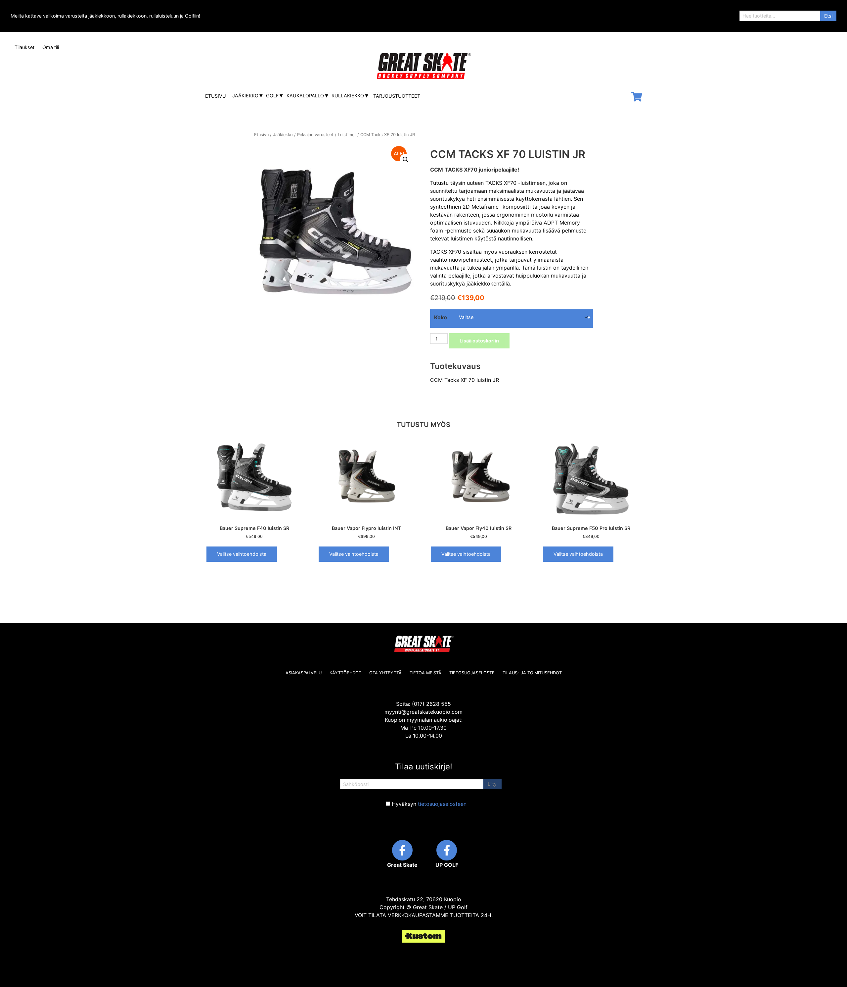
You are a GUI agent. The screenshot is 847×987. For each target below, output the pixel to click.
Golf (272, 95)
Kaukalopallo (305, 95)
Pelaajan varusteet (315, 134)
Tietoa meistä (425, 672)
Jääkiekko (245, 95)
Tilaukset (24, 47)
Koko (440, 317)
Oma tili (50, 47)
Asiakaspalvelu (304, 672)
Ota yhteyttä (385, 672)
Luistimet (347, 134)
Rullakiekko (348, 95)
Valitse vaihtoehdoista (241, 554)
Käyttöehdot (345, 672)
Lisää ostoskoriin (479, 340)
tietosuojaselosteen (442, 804)
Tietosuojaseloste (472, 672)
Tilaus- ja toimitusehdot (532, 672)
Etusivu (215, 96)
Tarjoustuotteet (396, 96)
